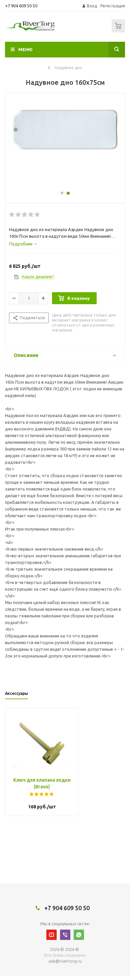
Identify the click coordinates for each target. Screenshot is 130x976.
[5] (37, 214)
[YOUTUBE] (51, 935)
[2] (18, 214)
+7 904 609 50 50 (21, 5)
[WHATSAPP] (79, 935)
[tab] (23, 243)
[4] (31, 214)
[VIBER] (65, 935)
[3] (25, 214)
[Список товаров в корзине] (119, 31)
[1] (12, 214)
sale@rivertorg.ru (65, 961)
